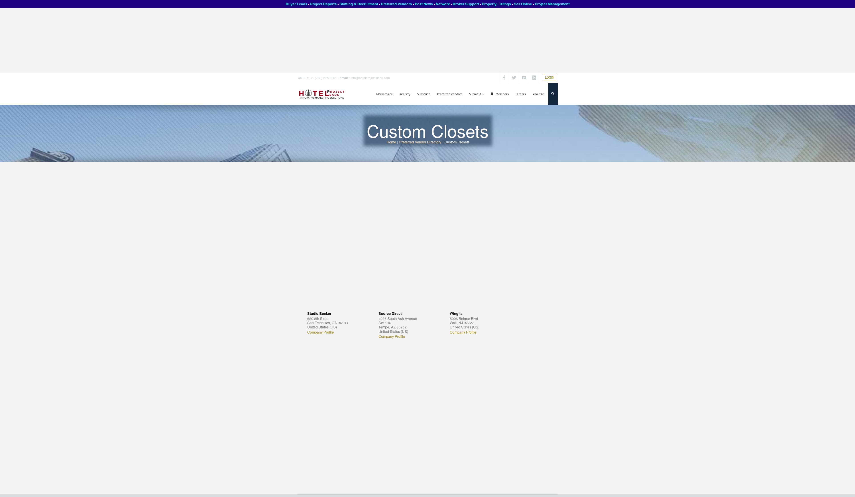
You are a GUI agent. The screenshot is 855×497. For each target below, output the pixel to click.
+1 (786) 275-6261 (323, 77)
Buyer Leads (296, 3)
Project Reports (323, 3)
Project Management (552, 3)
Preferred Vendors (396, 3)
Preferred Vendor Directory (420, 142)
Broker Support (466, 3)
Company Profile (320, 332)
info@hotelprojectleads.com (370, 77)
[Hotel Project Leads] (321, 93)
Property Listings (496, 3)
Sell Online (523, 3)
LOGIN (549, 77)
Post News (424, 3)
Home (391, 142)
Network (443, 3)
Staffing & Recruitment (359, 3)
